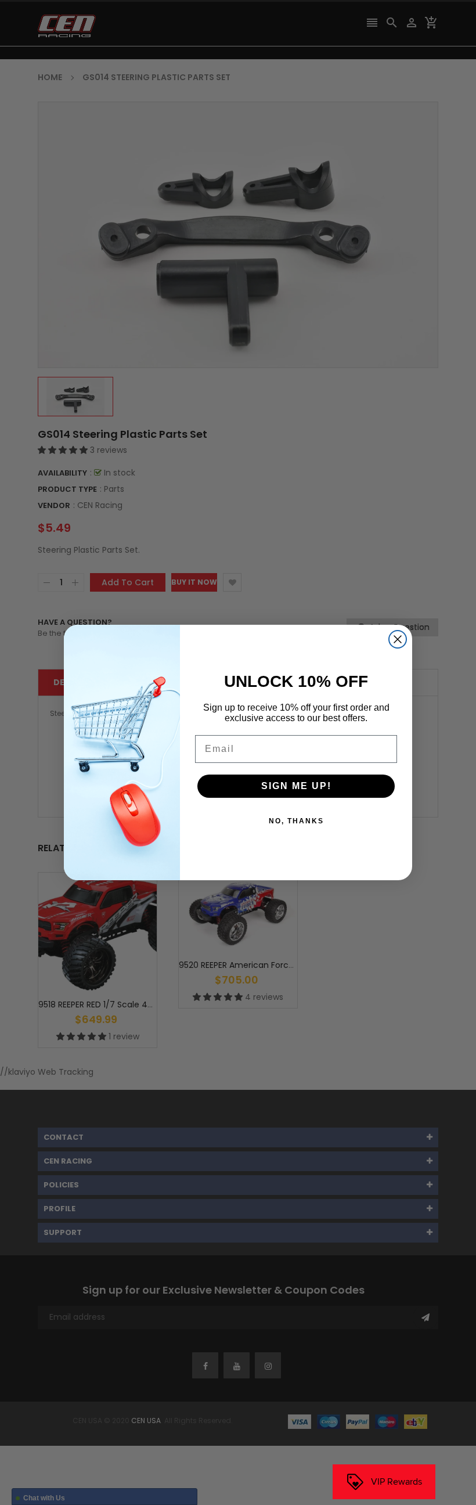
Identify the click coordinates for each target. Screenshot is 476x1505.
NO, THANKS (296, 821)
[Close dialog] (397, 639)
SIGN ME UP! (296, 786)
